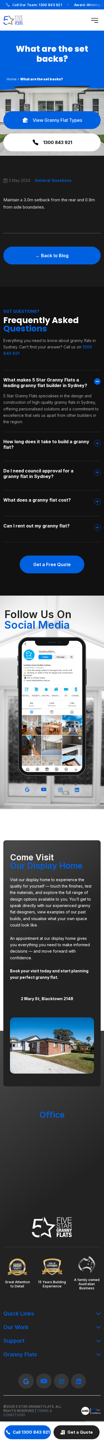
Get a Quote (80, 1432)
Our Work (16, 1327)
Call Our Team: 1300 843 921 (37, 5)
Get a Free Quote (52, 564)
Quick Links (18, 1313)
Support (13, 1340)
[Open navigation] (94, 20)
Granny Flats (20, 1354)
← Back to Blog (52, 255)
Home (12, 79)
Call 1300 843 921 (31, 1432)
